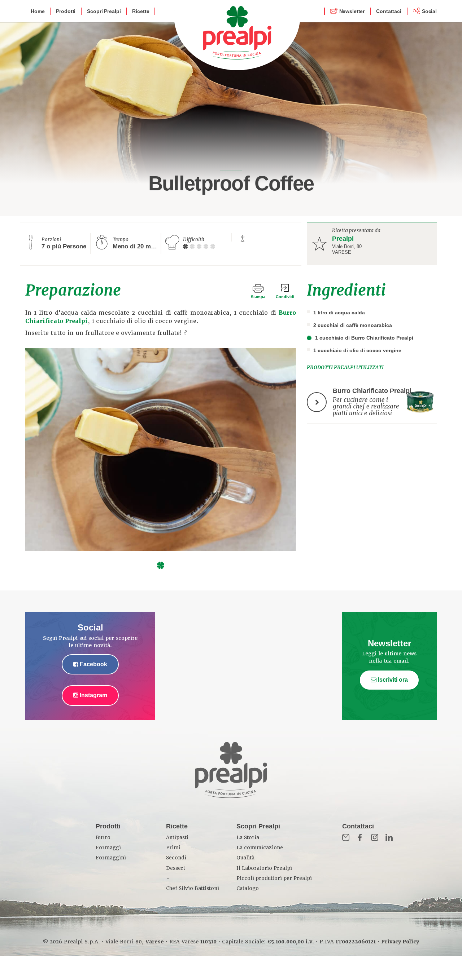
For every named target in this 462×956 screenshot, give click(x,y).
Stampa (258, 297)
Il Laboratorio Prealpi (264, 868)
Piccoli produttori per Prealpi (274, 878)
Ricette (140, 11)
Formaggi (108, 848)
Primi (173, 848)
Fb (360, 837)
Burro (103, 838)
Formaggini (111, 858)
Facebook (92, 664)
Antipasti (177, 838)
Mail (345, 837)
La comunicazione (259, 848)
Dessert (175, 868)
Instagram (92, 695)
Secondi (176, 858)
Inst (374, 837)
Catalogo (247, 888)
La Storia (247, 838)
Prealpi (343, 238)
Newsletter (352, 11)
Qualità (245, 858)
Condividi (285, 297)
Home (37, 11)
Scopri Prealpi (104, 11)
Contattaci (388, 11)
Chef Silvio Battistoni (192, 888)
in (389, 837)
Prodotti (65, 11)
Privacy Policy (400, 941)
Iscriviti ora (392, 680)
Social (429, 11)
